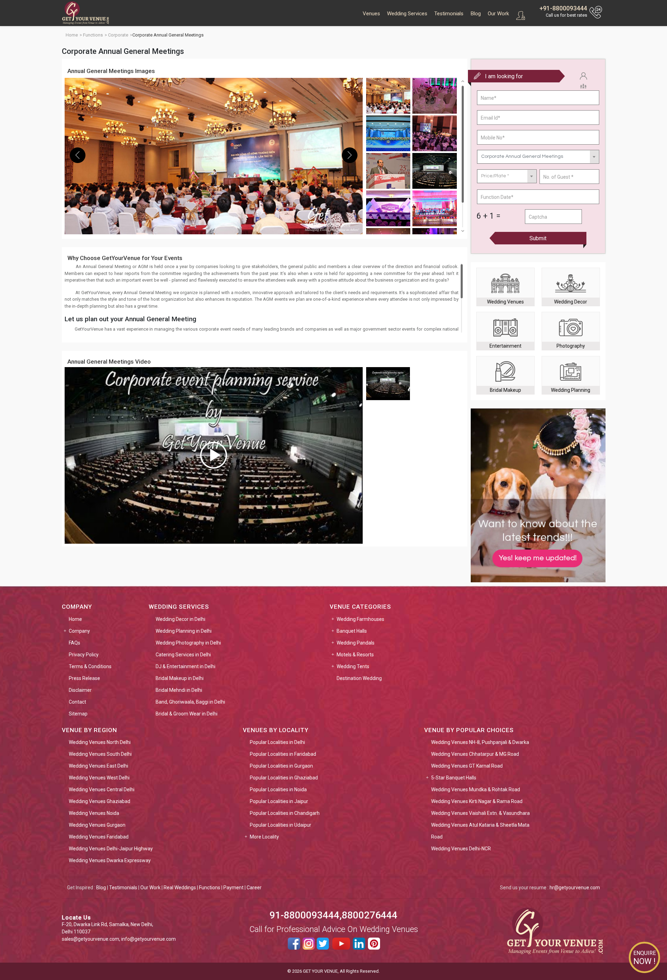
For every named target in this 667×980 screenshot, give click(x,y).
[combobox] (538, 156)
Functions (209, 887)
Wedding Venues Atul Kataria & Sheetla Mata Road (480, 831)
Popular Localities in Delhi (277, 742)
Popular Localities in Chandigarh (285, 813)
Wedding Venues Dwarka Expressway (110, 860)
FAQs (74, 643)
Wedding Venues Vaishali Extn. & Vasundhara (480, 813)
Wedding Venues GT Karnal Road (467, 766)
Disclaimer (80, 690)
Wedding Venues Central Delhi (101, 789)
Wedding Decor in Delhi (180, 619)
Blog (475, 13)
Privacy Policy (84, 654)
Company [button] (79, 631)
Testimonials (448, 13)
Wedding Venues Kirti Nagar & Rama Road (476, 801)
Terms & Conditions (90, 666)
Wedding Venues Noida (94, 813)
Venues (371, 13)
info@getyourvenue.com (148, 939)
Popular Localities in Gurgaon (281, 766)
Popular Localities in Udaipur (280, 825)
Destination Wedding (359, 678)
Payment (233, 887)
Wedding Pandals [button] (355, 643)
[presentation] (77, 155)
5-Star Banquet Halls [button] (453, 777)
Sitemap (78, 713)
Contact (77, 702)
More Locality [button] (264, 837)
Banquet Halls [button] (352, 631)
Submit (537, 238)
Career (254, 887)
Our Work (498, 13)
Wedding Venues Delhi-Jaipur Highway (111, 848)
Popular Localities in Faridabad (283, 754)
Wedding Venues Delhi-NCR (461, 848)
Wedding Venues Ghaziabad (99, 801)
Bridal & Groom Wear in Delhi (186, 713)
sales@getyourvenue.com (90, 939)
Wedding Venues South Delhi (100, 754)
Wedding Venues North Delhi (100, 742)
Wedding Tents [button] (353, 666)
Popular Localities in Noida (278, 789)
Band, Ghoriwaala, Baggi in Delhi (190, 702)
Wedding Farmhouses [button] (360, 619)
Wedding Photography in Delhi (188, 643)
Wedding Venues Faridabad (99, 837)
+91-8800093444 (563, 8)
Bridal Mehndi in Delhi (179, 690)
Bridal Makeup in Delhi (180, 678)
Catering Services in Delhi (183, 654)
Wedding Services (407, 13)
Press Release (84, 678)
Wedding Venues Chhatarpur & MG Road (475, 754)
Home (75, 619)
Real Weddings (180, 887)
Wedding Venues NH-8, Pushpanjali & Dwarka (480, 742)
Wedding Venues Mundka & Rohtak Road (475, 789)
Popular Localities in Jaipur (279, 801)
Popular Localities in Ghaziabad (284, 777)
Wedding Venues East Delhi (98, 766)
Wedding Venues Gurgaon (97, 825)
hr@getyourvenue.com (575, 887)
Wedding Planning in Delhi (184, 631)
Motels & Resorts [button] (355, 654)
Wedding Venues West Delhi (99, 777)
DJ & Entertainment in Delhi (185, 666)
